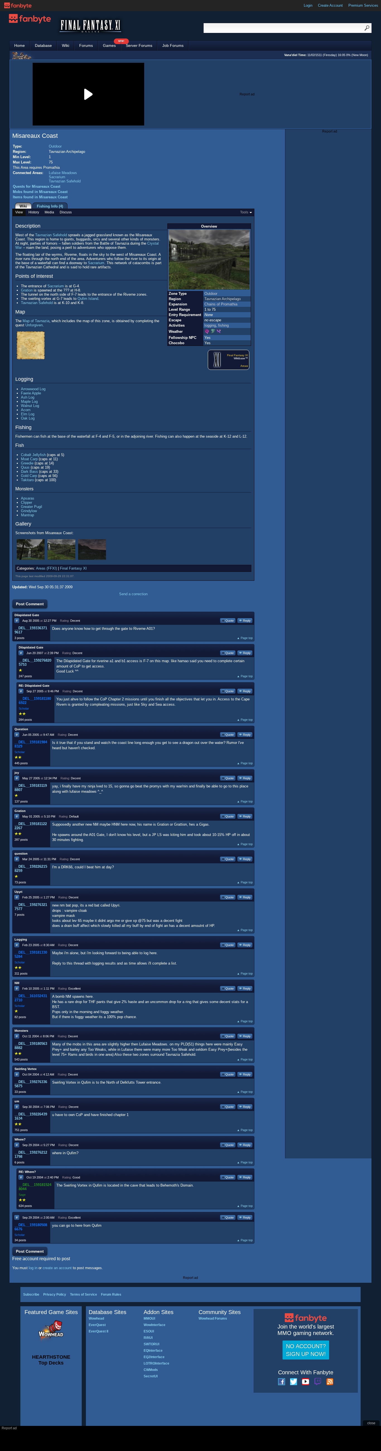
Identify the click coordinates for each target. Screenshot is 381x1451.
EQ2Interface (154, 1357)
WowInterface (154, 1325)
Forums (86, 45)
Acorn (25, 410)
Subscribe (31, 1294)
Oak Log (28, 418)
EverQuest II (98, 1331)
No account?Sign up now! (306, 1350)
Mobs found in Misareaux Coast (40, 192)
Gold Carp (29, 476)
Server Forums (139, 45)
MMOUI (149, 1318)
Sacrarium (57, 177)
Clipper (26, 502)
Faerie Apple (31, 393)
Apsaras (27, 498)
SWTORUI (151, 1344)
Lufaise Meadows (63, 173)
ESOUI (149, 1331)
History (33, 212)
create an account (57, 1268)
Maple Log (29, 401)
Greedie (27, 463)
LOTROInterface (156, 1363)
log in (33, 1268)
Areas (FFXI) (46, 568)
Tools (244, 212)
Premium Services (363, 5)
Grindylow (29, 511)
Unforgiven (34, 325)
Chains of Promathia (220, 304)
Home (19, 45)
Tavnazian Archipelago (222, 299)
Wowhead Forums (213, 1318)
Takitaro (27, 480)
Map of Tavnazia (36, 321)
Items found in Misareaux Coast (40, 197)
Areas (244, 365)
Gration (27, 290)
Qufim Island (88, 299)
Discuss (66, 212)
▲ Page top (245, 638)
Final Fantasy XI (237, 355)
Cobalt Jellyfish (33, 455)
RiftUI (148, 1338)
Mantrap (27, 515)
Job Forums (173, 45)
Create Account (330, 5)
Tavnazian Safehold (65, 181)
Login (308, 5)
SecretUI (151, 1376)
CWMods (151, 1370)
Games (112, 44)
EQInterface (153, 1351)
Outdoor (55, 146)
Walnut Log (30, 406)
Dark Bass (29, 471)
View (19, 212)
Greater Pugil (31, 507)
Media (49, 212)
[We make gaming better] (18, 5)
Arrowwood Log (33, 389)
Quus (25, 467)
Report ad (247, 94)
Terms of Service (83, 1294)
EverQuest (97, 1325)
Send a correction (133, 594)
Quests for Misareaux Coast (36, 186)
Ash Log (27, 397)
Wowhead (96, 1318)
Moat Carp (29, 459)
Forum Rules (111, 1294)
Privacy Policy (54, 1294)
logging (210, 325)
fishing (223, 325)
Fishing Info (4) (50, 206)
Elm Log (27, 414)
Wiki (65, 45)
